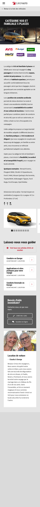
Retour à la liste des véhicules (15, 9)
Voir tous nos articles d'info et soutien (21, 249)
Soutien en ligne (22, 322)
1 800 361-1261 (21, 316)
